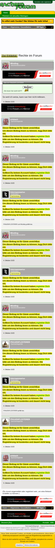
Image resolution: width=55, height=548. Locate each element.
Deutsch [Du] (6, 523)
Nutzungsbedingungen (32, 526)
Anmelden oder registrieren (42, 2)
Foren (5, 13)
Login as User (25, 528)
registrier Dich (43, 136)
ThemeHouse (34, 529)
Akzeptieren (19, 545)
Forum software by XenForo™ (10, 528)
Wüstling (14, 63)
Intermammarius (17, 192)
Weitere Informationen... (32, 545)
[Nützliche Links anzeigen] (52, 27)
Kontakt (46, 523)
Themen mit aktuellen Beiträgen (15, 16)
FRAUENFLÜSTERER (10, 224)
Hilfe (52, 523)
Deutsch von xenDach (38, 528)
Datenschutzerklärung (47, 526)
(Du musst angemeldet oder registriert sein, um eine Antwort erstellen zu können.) (27, 492)
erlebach (14, 119)
